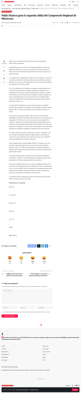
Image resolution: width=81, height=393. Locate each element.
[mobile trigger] (3, 1)
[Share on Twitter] (62, 22)
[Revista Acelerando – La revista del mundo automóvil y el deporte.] (8, 386)
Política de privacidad (22, 389)
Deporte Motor (7, 11)
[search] (70, 1)
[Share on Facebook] (60, 22)
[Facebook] (72, 385)
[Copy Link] (65, 22)
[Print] (67, 22)
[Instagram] (78, 385)
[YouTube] (76, 385)
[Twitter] (74, 385)
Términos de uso (34, 389)
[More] (70, 22)
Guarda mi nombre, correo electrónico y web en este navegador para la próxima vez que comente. (27, 312)
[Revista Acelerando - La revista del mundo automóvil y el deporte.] (9, 1)
